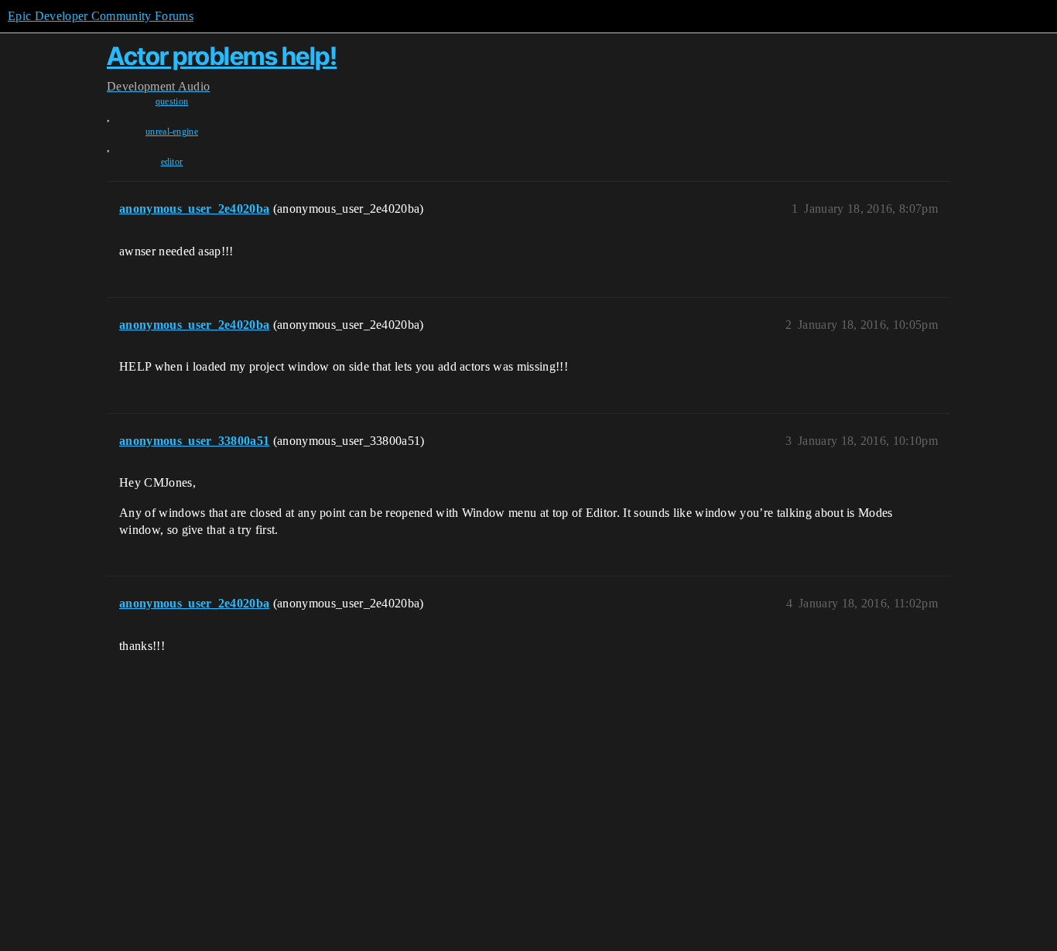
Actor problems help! (222, 56)
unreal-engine (171, 131)
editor (172, 161)
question (172, 101)
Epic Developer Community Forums (100, 15)
